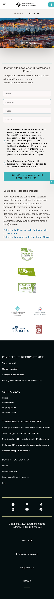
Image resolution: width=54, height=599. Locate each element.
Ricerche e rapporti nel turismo (16, 451)
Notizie (5, 398)
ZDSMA (27, 581)
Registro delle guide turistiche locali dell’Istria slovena (25, 439)
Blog (4, 483)
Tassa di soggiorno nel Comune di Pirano (20, 433)
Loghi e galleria (9, 407)
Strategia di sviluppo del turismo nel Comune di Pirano (26, 427)
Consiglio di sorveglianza (13, 375)
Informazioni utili (9, 471)
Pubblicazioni (8, 403)
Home (17, 13)
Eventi (5, 466)
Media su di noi (9, 412)
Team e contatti (9, 363)
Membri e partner (10, 369)
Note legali (27, 540)
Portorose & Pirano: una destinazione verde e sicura (25, 445)
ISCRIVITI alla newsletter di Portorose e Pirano (27, 176)
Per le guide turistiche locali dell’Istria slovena (22, 380)
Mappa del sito (27, 567)
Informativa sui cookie (27, 554)
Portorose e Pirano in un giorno (16, 477)
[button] (51, 4)
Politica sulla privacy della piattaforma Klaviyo (26, 237)
